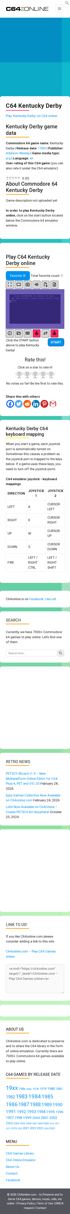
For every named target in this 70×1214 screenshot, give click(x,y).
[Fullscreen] (10, 285)
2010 (51, 1123)
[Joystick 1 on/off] (36, 333)
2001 (45, 1118)
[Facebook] (10, 404)
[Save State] (45, 285)
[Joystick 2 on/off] (54, 333)
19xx (12, 1088)
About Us (12, 1167)
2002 (53, 1118)
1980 (51, 1089)
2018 (14, 1128)
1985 (47, 1096)
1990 (57, 1104)
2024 (46, 1128)
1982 (10, 1096)
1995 (50, 1112)
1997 (10, 1118)
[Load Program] (19, 333)
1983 (22, 1096)
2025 (52, 1128)
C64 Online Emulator (21, 1160)
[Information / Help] (10, 333)
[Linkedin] (36, 404)
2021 (26, 1128)
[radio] (19, 375)
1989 (47, 1104)
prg (8, 158)
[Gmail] (53, 404)
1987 (23, 1104)
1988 (35, 1104)
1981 (59, 1089)
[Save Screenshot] (28, 285)
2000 (36, 1118)
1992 (21, 1111)
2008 (40, 1123)
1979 (42, 1089)
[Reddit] (27, 404)
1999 (27, 1117)
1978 (35, 1089)
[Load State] (54, 285)
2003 (9, 1123)
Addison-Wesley (18, 153)
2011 (57, 1123)
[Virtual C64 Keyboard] (28, 333)
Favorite (16, 276)
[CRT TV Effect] (19, 285)
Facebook (13, 1180)
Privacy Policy (26, 1203)
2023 (40, 1128)
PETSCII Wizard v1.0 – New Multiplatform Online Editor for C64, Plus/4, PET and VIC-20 (32, 778)
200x (29, 1089)
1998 (18, 1118)
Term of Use (45, 1203)
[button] (67, 4)
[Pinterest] (44, 404)
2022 (33, 1128)
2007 (34, 1123)
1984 (42, 148)
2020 (20, 1128)
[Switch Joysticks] (45, 333)
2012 (8, 1128)
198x (22, 1089)
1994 (41, 1111)
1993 (31, 1111)
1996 (59, 1112)
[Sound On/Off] (36, 285)
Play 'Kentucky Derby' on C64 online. (32, 116)
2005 (22, 1123)
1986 (12, 1104)
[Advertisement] (35, 57)
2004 (16, 1123)
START (56, 342)
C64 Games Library (20, 1153)
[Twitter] (19, 404)
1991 (11, 1111)
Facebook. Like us (42, 599)
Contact (12, 1173)
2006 (29, 1123)
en (31, 158)
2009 (46, 1123)
